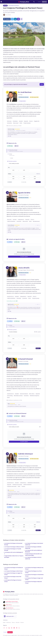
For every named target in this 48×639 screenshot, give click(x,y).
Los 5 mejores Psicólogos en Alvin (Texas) (13, 571)
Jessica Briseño (24, 268)
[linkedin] (15, 19)
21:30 (13, 338)
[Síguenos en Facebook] (4, 628)
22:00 (13, 170)
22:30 (24, 338)
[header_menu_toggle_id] (1, 2)
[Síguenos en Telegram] (17, 628)
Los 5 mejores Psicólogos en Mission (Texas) (14, 546)
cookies (40, 635)
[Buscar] (34, 2)
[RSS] (19, 628)
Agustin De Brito (24, 192)
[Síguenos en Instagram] (12, 628)
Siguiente (37, 182)
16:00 (35, 178)
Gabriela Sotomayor (25, 454)
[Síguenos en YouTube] (14, 628)
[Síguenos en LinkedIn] (9, 628)
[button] (11, 158)
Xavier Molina (8, 15)
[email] (18, 19)
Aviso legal (32, 635)
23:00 (24, 170)
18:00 (24, 344)
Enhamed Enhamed (25, 359)
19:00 (35, 526)
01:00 (24, 176)
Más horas (38, 173)
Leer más (9, 136)
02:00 (35, 176)
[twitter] (12, 19)
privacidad (36, 635)
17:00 (13, 344)
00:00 (13, 176)
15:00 (24, 178)
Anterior (10, 182)
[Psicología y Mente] (23, 1)
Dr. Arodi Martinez (25, 92)
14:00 (13, 178)
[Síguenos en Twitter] (7, 628)
